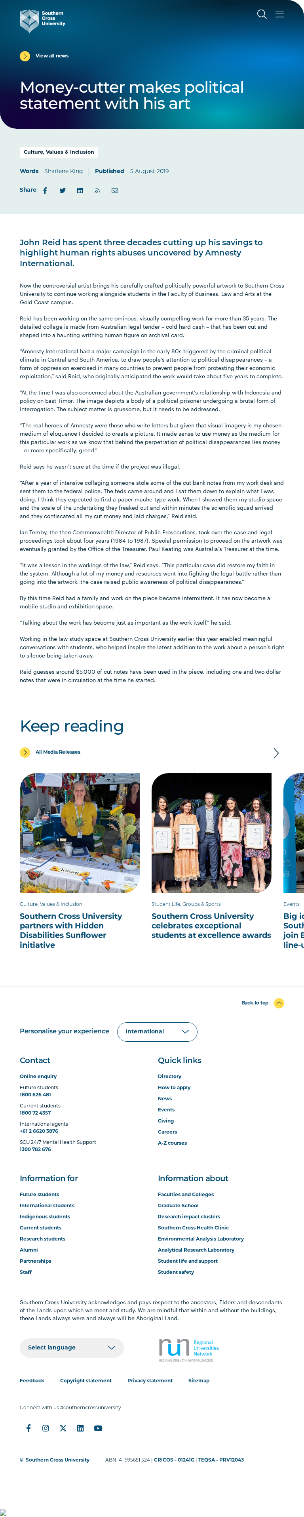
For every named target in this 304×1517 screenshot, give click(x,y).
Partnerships (35, 1261)
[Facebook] (45, 190)
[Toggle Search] (262, 14)
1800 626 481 (35, 1095)
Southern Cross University (57, 1460)
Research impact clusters (189, 1217)
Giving (166, 1121)
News (165, 1099)
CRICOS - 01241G (174, 1460)
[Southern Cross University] (42, 21)
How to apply (174, 1088)
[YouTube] (98, 1428)
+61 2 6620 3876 (39, 1131)
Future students (39, 1195)
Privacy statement (150, 1381)
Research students (42, 1239)
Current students (40, 1228)
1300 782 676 (35, 1149)
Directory (169, 1077)
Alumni (29, 1250)
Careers (167, 1132)
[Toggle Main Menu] (279, 14)
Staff (26, 1272)
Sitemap (198, 1381)
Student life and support (188, 1261)
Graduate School (178, 1206)
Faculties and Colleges (186, 1195)
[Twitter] (62, 190)
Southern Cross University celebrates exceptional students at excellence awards (211, 926)
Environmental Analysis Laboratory (201, 1239)
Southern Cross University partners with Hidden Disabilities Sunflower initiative (71, 931)
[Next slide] (276, 753)
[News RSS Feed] (97, 190)
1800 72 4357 (35, 1113)
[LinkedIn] (80, 190)
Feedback (32, 1381)
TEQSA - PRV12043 (221, 1460)
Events (166, 1110)
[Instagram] (46, 1428)
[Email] (115, 190)
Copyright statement (86, 1381)
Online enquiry (38, 1077)
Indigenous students (45, 1217)
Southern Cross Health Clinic (193, 1228)
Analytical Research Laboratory (196, 1250)
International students (47, 1206)
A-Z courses (172, 1143)
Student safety (176, 1272)
